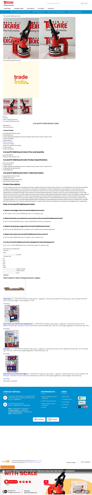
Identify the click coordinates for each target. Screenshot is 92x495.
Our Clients (41, 8)
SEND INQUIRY (6, 381)
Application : (51, 299)
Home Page (7, 8)
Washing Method (7, 168)
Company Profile (18, 8)
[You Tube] (84, 407)
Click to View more (8, 142)
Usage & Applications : (71, 325)
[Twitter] (79, 407)
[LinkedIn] (82, 407)
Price (4, 155)
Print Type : (84, 325)
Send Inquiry (18, 145)
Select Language (85, 462)
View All (44, 407)
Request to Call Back (8, 145)
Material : (81, 299)
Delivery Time (6, 177)
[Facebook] (77, 407)
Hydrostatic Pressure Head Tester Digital (15, 374)
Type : (8, 300)
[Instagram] (86, 407)
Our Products (30, 8)
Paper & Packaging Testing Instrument (20, 12)
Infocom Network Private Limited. (33, 462)
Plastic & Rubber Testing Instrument (56, 12)
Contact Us (51, 8)
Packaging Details (8, 179)
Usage (5, 164)
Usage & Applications (9, 166)
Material (5, 170)
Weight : (18, 300)
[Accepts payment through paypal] (82, 404)
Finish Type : (50, 325)
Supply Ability (6, 176)
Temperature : (28, 300)
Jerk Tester (6, 349)
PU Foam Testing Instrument (74, 12)
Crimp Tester (7, 299)
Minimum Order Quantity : (31, 299)
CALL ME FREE (13, 381)
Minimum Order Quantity (9, 157)
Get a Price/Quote (8, 127)
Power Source (7, 163)
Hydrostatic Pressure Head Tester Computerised (17, 324)
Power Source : (70, 299)
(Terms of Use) (38, 460)
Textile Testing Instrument (38, 12)
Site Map (65, 407)
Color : (58, 325)
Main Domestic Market (9, 181)
